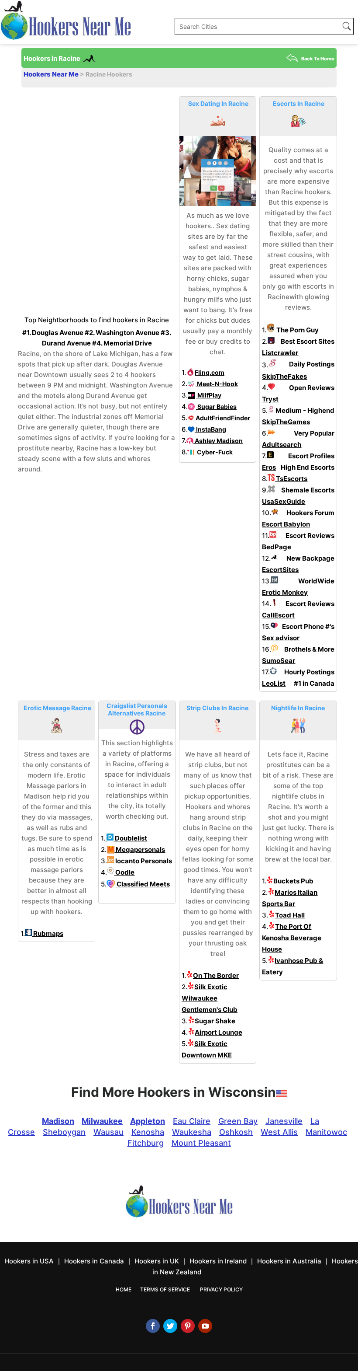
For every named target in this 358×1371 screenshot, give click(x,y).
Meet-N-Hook (217, 383)
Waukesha (191, 1132)
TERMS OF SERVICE (165, 1289)
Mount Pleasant (201, 1143)
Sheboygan (64, 1132)
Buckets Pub (293, 881)
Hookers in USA (29, 1261)
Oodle (124, 872)
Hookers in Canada (94, 1261)
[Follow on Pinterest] (188, 1326)
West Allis (279, 1132)
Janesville (284, 1121)
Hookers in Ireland (218, 1261)
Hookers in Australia (289, 1261)
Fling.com (209, 372)
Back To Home (317, 59)
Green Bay (238, 1121)
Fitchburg (145, 1143)
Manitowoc (326, 1132)
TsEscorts (291, 478)
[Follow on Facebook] (153, 1326)
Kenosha (147, 1132)
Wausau (108, 1132)
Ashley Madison (218, 440)
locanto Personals (143, 861)
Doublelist (130, 838)
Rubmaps (47, 933)
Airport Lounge (218, 1032)
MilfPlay (208, 395)
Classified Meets (142, 884)
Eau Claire (191, 1121)
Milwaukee (102, 1121)
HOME (123, 1289)
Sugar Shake (215, 1021)
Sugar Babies (216, 406)
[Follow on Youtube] (205, 1326)
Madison (58, 1121)
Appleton (147, 1121)
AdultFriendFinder (222, 418)
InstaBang (210, 429)
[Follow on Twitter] (170, 1326)
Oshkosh (236, 1132)
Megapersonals (139, 849)
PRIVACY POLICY (221, 1289)
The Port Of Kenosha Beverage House (291, 937)
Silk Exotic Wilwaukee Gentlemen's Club (210, 998)
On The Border (216, 975)
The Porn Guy (297, 330)
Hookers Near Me (52, 74)
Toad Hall (290, 915)
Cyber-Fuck (214, 452)
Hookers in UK (156, 1261)
